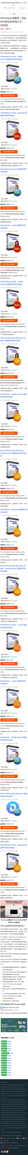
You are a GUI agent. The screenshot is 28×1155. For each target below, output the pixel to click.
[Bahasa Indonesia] (8, 29)
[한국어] (4, 29)
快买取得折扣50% (10, 151)
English (4, 1138)
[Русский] (10, 29)
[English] (1, 29)
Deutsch (7, 1140)
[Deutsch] (7, 29)
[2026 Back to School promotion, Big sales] (14, 1031)
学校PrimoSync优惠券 (12, 62)
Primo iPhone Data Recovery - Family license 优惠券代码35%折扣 (13, 453)
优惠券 (6, 1041)
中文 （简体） (12, 1138)
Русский (16, 1142)
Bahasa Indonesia (6, 1142)
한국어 (20, 1138)
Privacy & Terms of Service (15, 1132)
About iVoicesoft (18, 1135)
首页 (14, 14)
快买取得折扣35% (10, 95)
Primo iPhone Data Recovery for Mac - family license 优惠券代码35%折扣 (13, 568)
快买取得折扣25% (10, 548)
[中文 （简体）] (2, 29)
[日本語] (5, 29)
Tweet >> (16, 1010)
